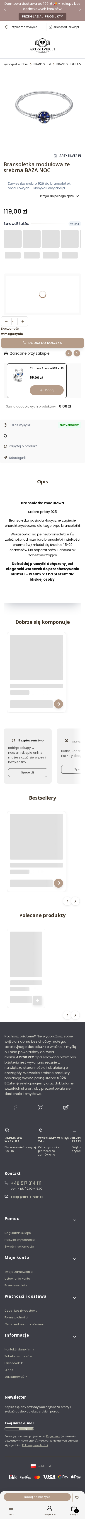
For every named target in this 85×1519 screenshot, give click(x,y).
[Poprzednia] (5, 10)
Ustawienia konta (17, 1278)
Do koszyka (37, 1000)
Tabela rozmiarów (18, 1356)
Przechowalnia (16, 1285)
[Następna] (80, 10)
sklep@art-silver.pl (66, 27)
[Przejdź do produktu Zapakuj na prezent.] (26, 948)
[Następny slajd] (76, 353)
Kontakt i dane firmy (19, 1349)
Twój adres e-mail (19, 1423)
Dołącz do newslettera (26, 1428)
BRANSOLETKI (42, 64)
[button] (41, 1220)
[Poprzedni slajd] (68, 353)
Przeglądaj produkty (42, 16)
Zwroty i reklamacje (19, 1246)
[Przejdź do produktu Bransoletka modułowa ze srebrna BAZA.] (36, 661)
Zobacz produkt (58, 704)
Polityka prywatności (20, 1240)
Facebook (12, 1363)
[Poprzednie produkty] (67, 900)
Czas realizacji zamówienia (25, 1324)
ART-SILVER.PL (70, 156)
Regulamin (53, 1436)
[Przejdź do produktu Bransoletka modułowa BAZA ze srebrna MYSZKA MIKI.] (36, 840)
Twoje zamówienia (19, 1272)
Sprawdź (27, 772)
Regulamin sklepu (18, 1233)
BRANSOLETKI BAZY (68, 64)
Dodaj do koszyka (45, 343)
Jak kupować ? (16, 1377)
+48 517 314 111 (26, 1183)
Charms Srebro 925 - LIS (47, 368)
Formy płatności (16, 1317)
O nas (9, 1370)
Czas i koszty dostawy (21, 1310)
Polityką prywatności (35, 1445)
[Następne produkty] (75, 900)
